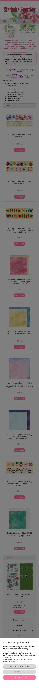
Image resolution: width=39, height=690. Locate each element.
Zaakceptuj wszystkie (19, 677)
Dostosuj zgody (19, 672)
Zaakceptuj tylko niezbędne (19, 666)
